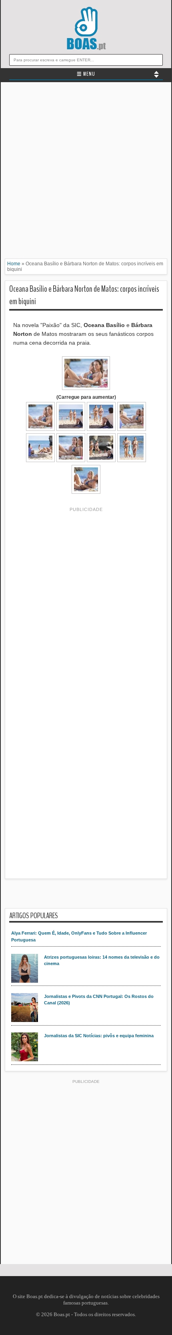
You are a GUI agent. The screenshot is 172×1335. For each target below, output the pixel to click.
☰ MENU (86, 74)
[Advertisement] (86, 172)
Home (13, 264)
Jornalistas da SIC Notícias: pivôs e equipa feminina (99, 1035)
